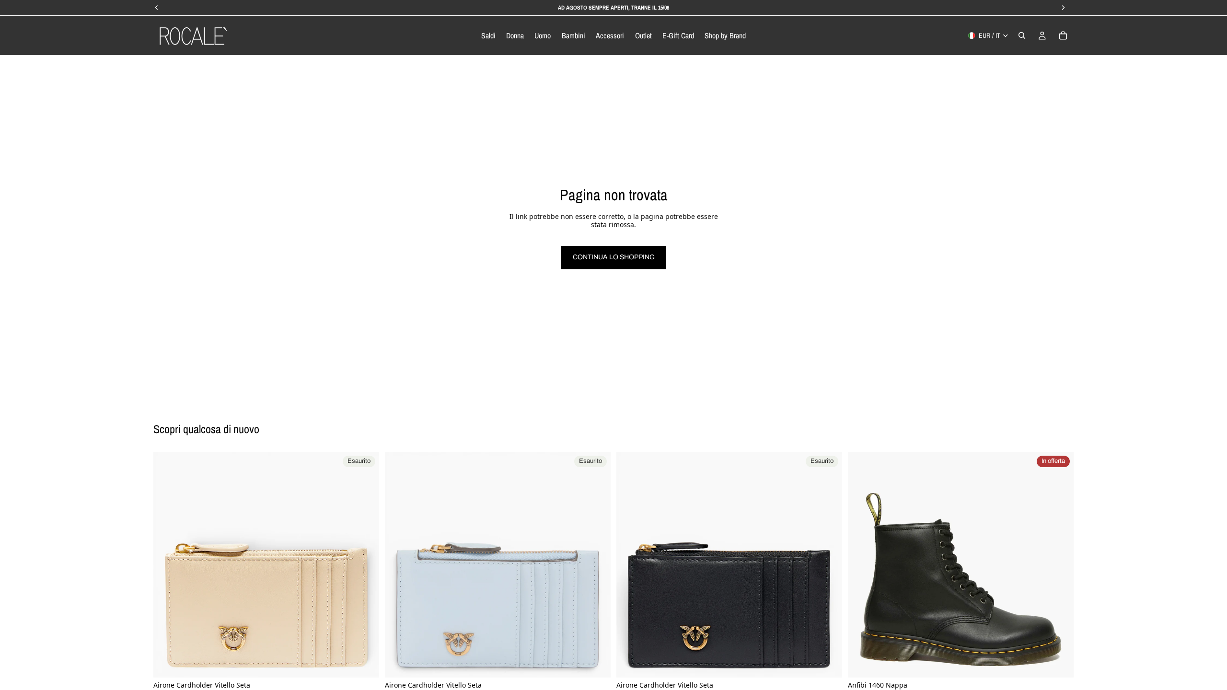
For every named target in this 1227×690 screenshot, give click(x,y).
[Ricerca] (1021, 35)
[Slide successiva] (364, 564)
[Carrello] (1063, 35)
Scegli (1066, 662)
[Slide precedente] (167, 564)
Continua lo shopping (614, 257)
